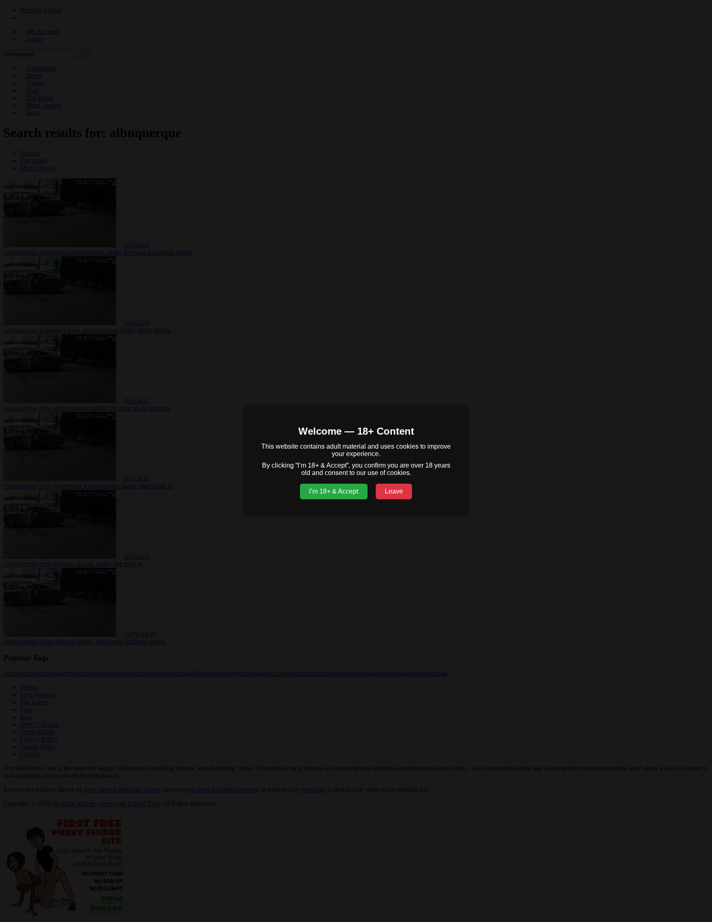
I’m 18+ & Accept (333, 491)
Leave (394, 491)
